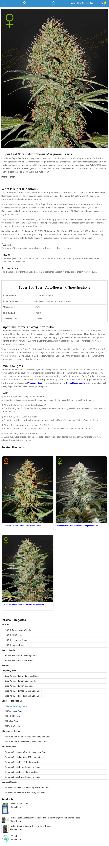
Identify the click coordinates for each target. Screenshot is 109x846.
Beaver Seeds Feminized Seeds (19, 660)
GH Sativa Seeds (12, 726)
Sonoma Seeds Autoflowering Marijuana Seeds (26, 752)
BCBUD (5, 625)
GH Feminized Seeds (14, 711)
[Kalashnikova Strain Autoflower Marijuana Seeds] (81, 458)
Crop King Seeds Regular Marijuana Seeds (24, 696)
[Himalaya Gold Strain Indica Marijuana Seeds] (27, 458)
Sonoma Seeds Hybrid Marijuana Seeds (22, 767)
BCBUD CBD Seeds (13, 635)
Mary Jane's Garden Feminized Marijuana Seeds (26, 742)
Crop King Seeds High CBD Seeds (19, 686)
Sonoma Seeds (9, 747)
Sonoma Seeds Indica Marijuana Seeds (22, 772)
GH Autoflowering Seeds (16, 706)
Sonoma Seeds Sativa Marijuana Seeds (22, 777)
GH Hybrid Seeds (12, 716)
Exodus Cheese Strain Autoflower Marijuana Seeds (25, 604)
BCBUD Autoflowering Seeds (18, 630)
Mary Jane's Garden (11, 731)
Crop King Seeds (10, 670)
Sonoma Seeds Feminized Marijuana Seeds (24, 757)
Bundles (6, 665)
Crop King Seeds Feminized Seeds (20, 681)
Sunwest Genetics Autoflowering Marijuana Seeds (27, 787)
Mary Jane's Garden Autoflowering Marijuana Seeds (28, 737)
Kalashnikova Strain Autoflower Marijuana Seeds (77, 526)
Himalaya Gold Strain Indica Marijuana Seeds (22, 526)
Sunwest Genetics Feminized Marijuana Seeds (26, 792)
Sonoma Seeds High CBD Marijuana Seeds (24, 762)
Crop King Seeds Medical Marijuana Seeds (24, 691)
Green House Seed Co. (12, 701)
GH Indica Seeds (12, 721)
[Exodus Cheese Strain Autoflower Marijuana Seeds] (27, 536)
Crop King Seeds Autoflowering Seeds (22, 676)
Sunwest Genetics (10, 782)
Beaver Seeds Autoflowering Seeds (21, 655)
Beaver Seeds (8, 650)
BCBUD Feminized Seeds (16, 640)
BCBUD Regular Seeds (15, 645)
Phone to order (8, 177)
